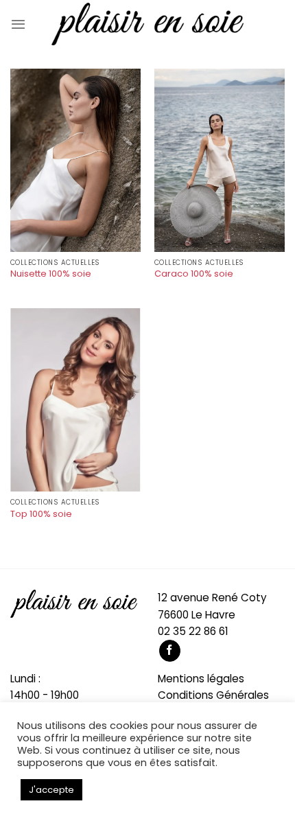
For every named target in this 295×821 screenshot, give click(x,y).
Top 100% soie (41, 514)
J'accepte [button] (51, 789)
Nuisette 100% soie (50, 274)
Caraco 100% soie (193, 274)
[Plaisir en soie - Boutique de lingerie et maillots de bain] (147, 24)
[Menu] (18, 24)
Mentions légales (201, 678)
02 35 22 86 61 (193, 631)
